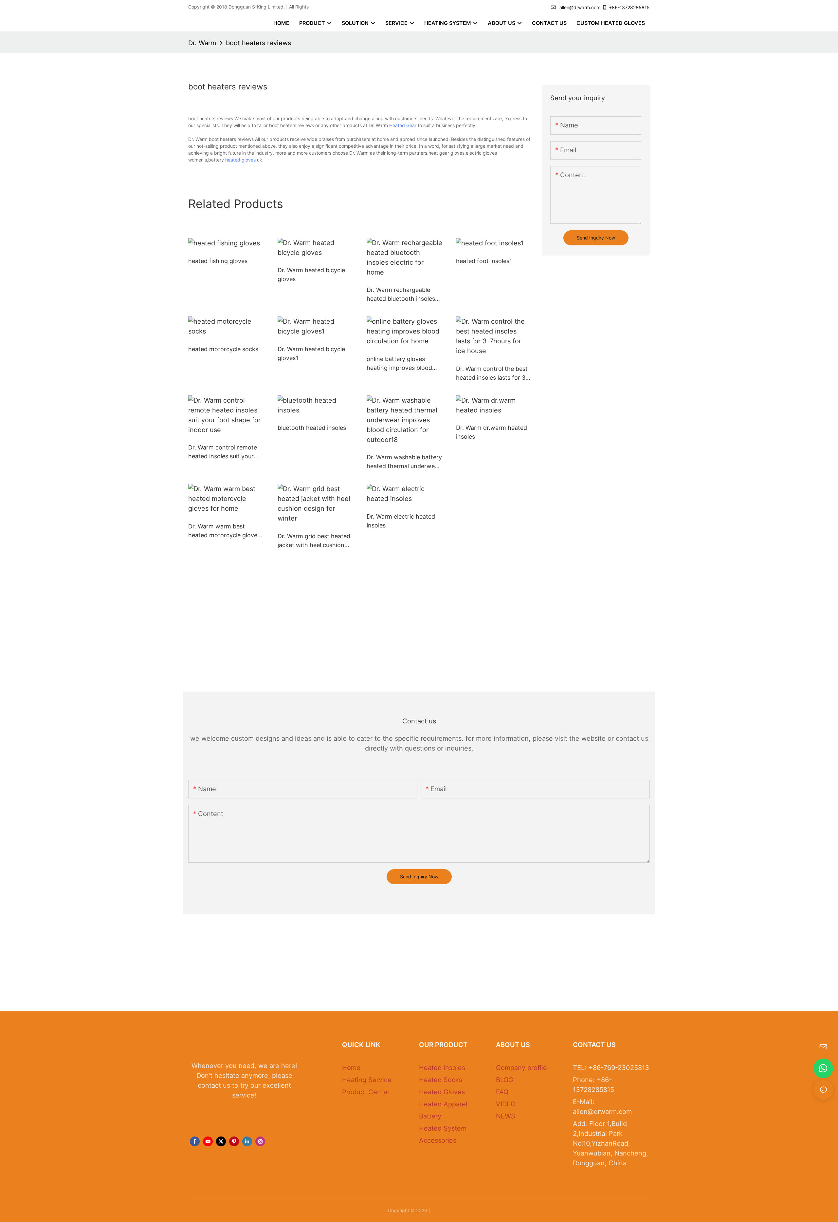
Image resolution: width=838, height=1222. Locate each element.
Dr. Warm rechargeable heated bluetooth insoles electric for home (401, 294)
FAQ (502, 1092)
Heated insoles (442, 1068)
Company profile (521, 1068)
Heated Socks (440, 1080)
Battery (430, 1116)
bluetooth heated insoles (312, 427)
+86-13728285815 (629, 7)
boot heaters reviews (258, 43)
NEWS (505, 1116)
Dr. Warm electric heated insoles (401, 521)
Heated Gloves (442, 1092)
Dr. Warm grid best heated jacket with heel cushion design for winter (314, 541)
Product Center (366, 1092)
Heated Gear (402, 125)
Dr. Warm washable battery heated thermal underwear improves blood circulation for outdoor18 (404, 462)
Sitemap (440, 1210)
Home (351, 1068)
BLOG (504, 1080)
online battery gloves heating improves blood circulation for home (399, 363)
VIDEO (506, 1104)
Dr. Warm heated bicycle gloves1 (311, 353)
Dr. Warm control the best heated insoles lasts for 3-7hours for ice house (492, 373)
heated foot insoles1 (484, 261)
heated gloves (240, 159)
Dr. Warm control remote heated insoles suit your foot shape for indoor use (223, 452)
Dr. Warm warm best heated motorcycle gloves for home (224, 531)
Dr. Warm (202, 43)
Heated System (442, 1128)
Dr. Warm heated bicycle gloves (311, 274)
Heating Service (367, 1080)
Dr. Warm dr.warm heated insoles (491, 432)
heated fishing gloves (217, 261)
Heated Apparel (443, 1104)
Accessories (437, 1140)
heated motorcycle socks (223, 349)
